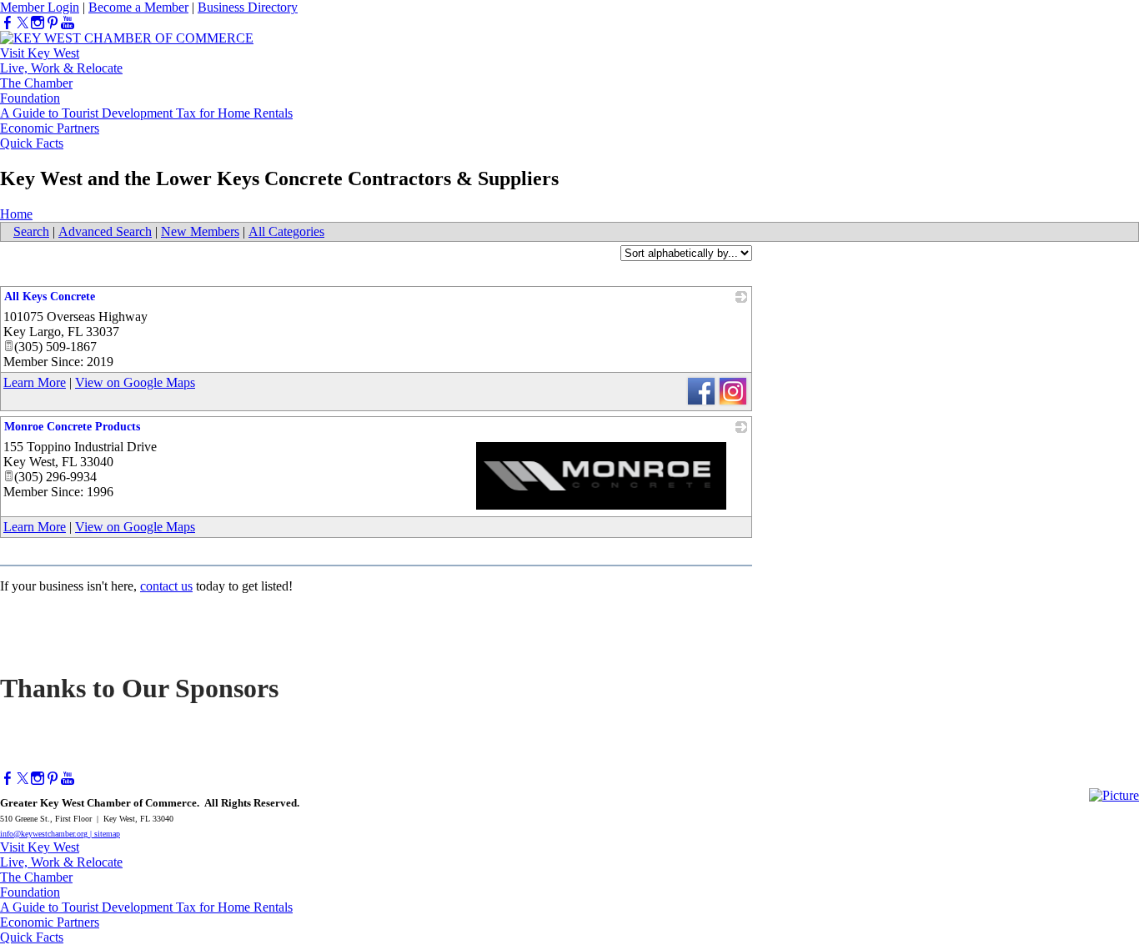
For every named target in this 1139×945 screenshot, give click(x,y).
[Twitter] (22, 23)
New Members (200, 231)
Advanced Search (105, 231)
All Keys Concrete (49, 296)
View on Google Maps (135, 382)
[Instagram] (37, 23)
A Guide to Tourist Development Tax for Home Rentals (146, 113)
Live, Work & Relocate (61, 68)
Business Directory (248, 7)
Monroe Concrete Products (72, 426)
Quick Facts (31, 143)
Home (16, 214)
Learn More (34, 382)
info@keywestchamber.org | (47, 833)
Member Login (39, 7)
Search (31, 231)
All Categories (286, 231)
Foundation (30, 98)
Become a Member (138, 7)
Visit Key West (39, 53)
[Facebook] (7, 23)
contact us (166, 586)
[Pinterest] (52, 23)
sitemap (107, 833)
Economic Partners (49, 128)
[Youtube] (67, 23)
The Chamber (36, 83)
